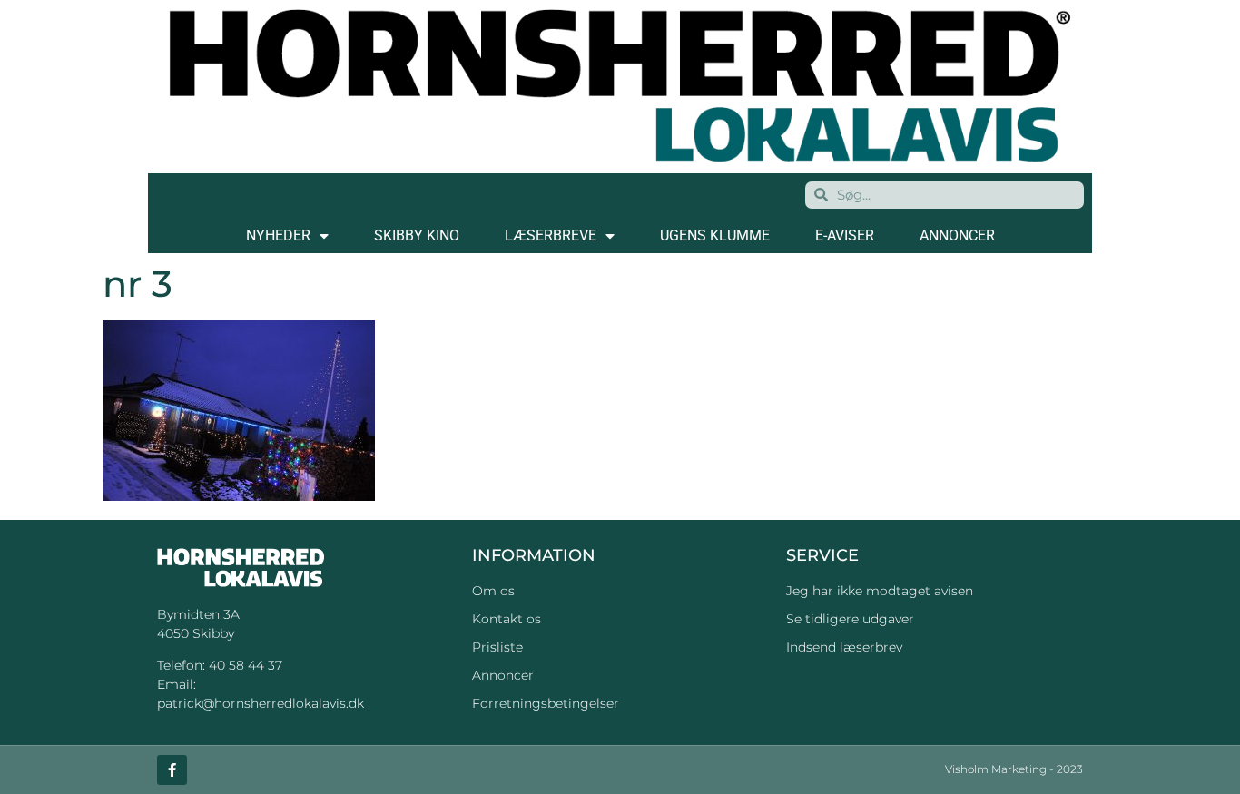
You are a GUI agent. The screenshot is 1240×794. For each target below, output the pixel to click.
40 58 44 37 (245, 665)
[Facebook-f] (172, 770)
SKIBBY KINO (416, 235)
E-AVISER (844, 235)
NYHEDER (278, 235)
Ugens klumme (715, 235)
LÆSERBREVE (550, 235)
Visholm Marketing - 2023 (1014, 769)
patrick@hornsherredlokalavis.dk (260, 703)
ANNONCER (957, 235)
